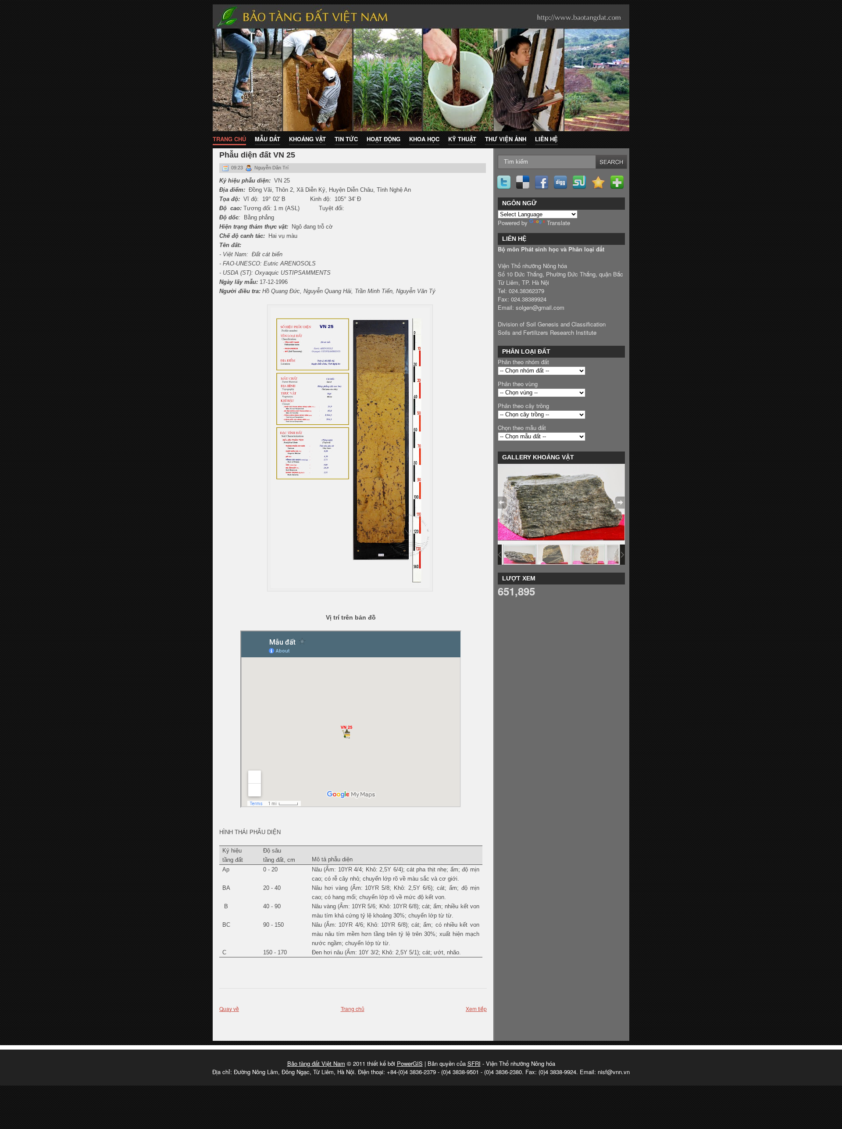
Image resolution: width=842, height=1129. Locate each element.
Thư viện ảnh (505, 139)
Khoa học (424, 139)
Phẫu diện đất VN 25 (257, 155)
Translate (558, 223)
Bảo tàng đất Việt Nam (316, 1063)
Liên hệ (546, 139)
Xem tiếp (476, 1008)
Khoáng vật (307, 139)
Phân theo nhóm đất (523, 362)
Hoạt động (383, 139)
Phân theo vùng (518, 384)
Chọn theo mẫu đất (522, 427)
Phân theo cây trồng (523, 405)
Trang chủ (229, 139)
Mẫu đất (267, 139)
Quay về (229, 1008)
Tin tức (346, 139)
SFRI (474, 1063)
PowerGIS (410, 1063)
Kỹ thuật (462, 139)
